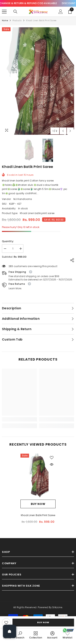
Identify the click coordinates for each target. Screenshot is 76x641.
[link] (6, 622)
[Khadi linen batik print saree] (38, 477)
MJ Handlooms (22, 199)
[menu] (4, 11)
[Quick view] (52, 464)
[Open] (9, 631)
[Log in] (60, 11)
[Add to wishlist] (52, 458)
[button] (63, 130)
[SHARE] (71, 260)
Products (17, 20)
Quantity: (8, 241)
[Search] (15, 11)
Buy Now (43, 622)
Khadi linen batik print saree (38, 515)
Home (5, 20)
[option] (38, 81)
